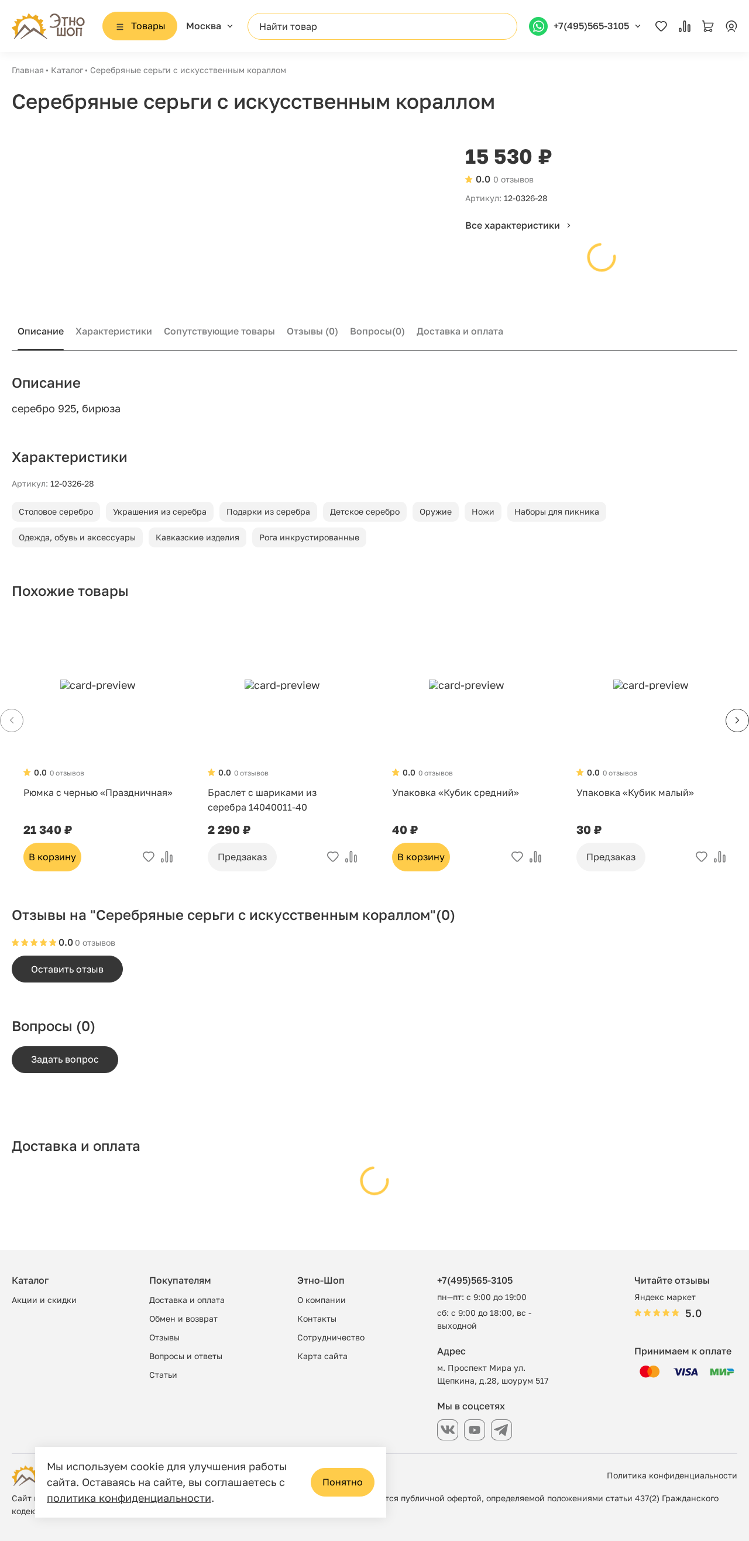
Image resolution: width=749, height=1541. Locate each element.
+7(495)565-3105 (475, 1280)
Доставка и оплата (460, 331)
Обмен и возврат (183, 1318)
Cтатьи (163, 1375)
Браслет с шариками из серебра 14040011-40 (262, 800)
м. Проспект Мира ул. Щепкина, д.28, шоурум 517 (492, 1374)
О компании (321, 1300)
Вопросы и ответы (185, 1356)
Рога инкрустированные (309, 537)
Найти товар (288, 26)
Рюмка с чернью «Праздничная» (98, 792)
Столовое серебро (56, 511)
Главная (28, 70)
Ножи (483, 511)
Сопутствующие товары (219, 331)
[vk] (447, 1429)
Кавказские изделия (197, 537)
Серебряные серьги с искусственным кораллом (188, 70)
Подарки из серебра (268, 511)
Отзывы (312, 331)
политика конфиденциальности (129, 1497)
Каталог (67, 70)
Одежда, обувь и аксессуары (77, 537)
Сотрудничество (331, 1337)
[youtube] (474, 1429)
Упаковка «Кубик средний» (455, 792)
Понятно (342, 1482)
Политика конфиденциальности (672, 1475)
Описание (41, 331)
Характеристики (113, 331)
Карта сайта (322, 1356)
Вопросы (377, 331)
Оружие (436, 511)
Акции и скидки (44, 1300)
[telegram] (501, 1429)
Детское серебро (365, 511)
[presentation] (737, 720)
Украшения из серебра (160, 511)
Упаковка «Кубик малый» (635, 792)
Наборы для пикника (556, 511)
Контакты (316, 1318)
